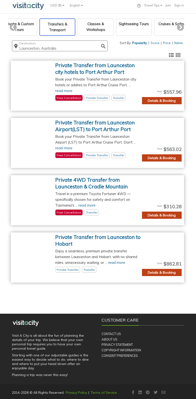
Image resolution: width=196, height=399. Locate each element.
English (75, 5)
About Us (109, 339)
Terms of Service (104, 392)
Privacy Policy (76, 392)
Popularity (139, 43)
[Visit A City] (25, 323)
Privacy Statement (117, 345)
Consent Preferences (120, 356)
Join (168, 5)
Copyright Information (121, 350)
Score (155, 43)
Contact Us (111, 334)
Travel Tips (152, 5)
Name (178, 43)
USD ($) (56, 5)
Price (167, 43)
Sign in (179, 5)
